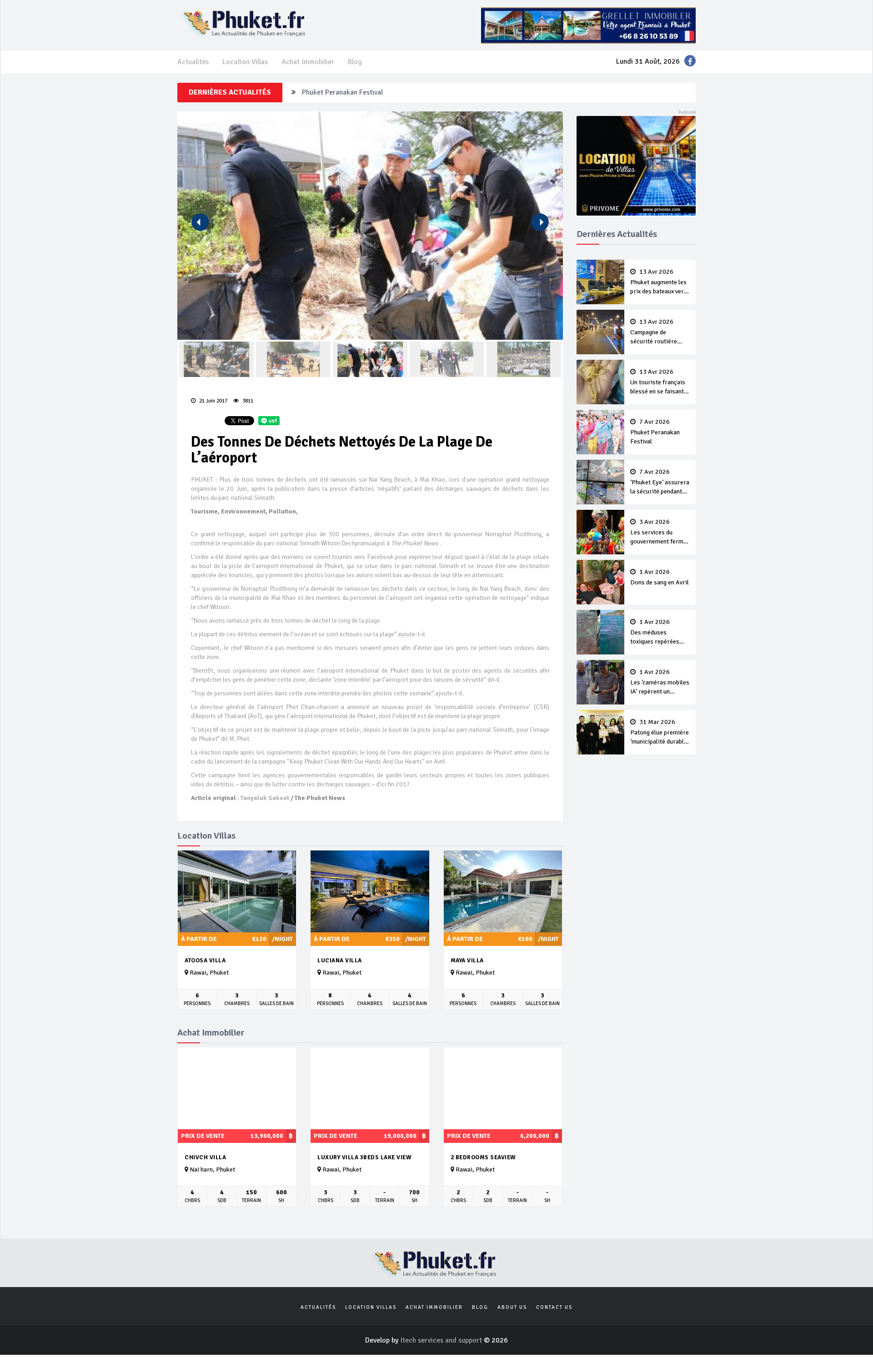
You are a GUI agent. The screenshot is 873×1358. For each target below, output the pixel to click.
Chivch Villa (205, 1157)
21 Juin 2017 (212, 400)
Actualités (193, 61)
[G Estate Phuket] (588, 25)
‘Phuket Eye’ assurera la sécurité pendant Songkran (659, 482)
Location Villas (245, 61)
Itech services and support (442, 1340)
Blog (355, 61)
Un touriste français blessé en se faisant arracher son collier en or (657, 382)
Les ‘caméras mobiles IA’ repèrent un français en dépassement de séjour (659, 683)
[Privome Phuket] (636, 165)
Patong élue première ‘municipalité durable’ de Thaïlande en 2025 (659, 733)
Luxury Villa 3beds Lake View (364, 1157)
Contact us (554, 1307)
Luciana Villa (339, 960)
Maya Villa (467, 960)
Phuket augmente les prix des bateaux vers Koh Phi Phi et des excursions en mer (658, 282)
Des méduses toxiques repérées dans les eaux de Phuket (654, 633)
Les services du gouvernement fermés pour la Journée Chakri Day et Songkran (660, 532)
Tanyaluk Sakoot (265, 798)
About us (512, 1307)
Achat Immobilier (307, 61)
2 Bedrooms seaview (483, 1157)
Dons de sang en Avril (659, 577)
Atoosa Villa (205, 960)
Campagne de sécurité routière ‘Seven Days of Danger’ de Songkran (658, 332)
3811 (247, 400)
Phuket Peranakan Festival (342, 92)
